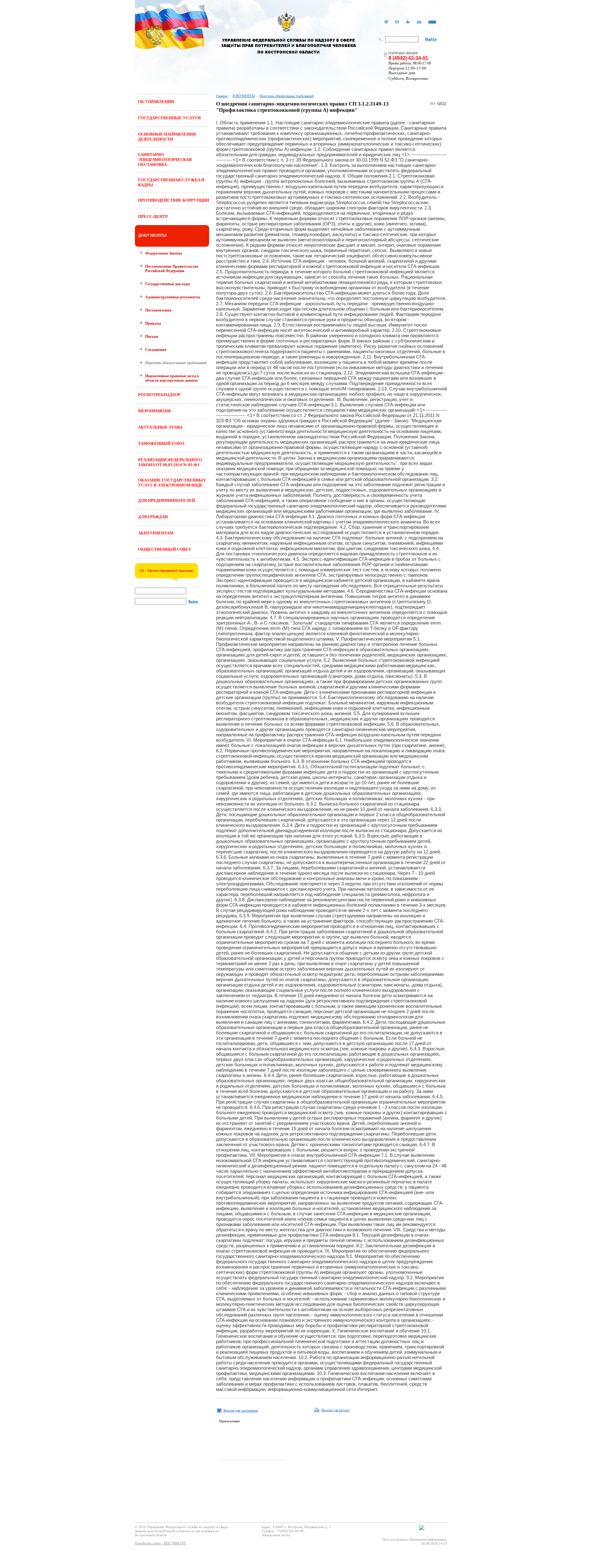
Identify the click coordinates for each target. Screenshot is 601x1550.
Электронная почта (275, 1535)
